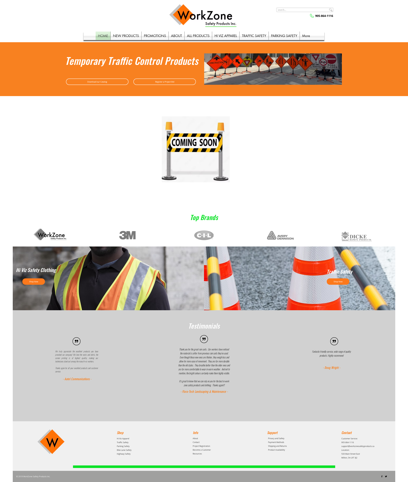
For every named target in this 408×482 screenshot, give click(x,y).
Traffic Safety (122, 442)
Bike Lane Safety (124, 450)
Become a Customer (202, 450)
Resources (197, 453)
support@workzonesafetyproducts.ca (357, 446)
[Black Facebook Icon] (382, 476)
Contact (196, 442)
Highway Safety (124, 454)
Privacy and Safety (276, 438)
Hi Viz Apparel (123, 438)
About (195, 438)
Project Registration (201, 446)
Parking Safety (123, 446)
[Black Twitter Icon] (386, 476)
